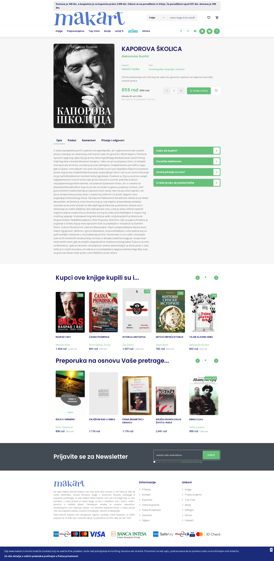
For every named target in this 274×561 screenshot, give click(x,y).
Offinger (189, 510)
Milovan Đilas (63, 344)
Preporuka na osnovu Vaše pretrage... (112, 360)
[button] (198, 278)
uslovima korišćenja (191, 461)
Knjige (188, 489)
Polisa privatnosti (151, 510)
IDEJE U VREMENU (65, 419)
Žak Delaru (128, 344)
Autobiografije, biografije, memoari (167, 69)
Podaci (72, 140)
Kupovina (147, 499)
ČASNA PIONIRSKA (99, 337)
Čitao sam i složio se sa (179, 461)
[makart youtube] (195, 31)
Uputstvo (147, 515)
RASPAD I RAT (63, 337)
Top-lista (190, 499)
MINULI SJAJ (196, 419)
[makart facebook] (181, 31)
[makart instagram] (188, 31)
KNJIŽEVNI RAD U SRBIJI (102, 419)
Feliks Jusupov (197, 427)
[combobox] (156, 17)
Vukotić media (130, 69)
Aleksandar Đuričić (135, 56)
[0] (217, 17)
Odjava (145, 520)
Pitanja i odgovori (112, 140)
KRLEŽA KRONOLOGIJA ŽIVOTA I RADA (168, 421)
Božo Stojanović (64, 427)
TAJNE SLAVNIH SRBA (201, 337)
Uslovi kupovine (150, 504)
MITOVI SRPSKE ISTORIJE (169, 337)
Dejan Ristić (162, 344)
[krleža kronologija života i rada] (166, 400)
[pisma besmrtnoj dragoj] (137, 395)
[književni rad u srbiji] (103, 393)
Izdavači (189, 520)
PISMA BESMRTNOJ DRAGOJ (133, 421)
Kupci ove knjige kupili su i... (97, 278)
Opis (59, 140)
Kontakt (146, 494)
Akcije (188, 504)
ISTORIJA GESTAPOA (134, 337)
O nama (146, 489)
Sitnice (188, 515)
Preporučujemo (193, 494)
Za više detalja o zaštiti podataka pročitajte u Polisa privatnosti (41, 556)
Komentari (89, 140)
